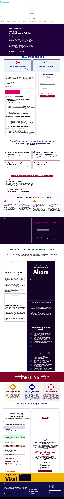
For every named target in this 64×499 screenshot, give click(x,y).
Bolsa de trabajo (32, 21)
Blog (20, 21)
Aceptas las (46, 93)
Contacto (25, 21)
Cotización (52, 21)
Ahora (41, 271)
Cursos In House (14, 21)
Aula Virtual (39, 21)
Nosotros (2, 21)
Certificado (45, 21)
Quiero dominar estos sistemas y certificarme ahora (32, 176)
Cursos (7, 21)
